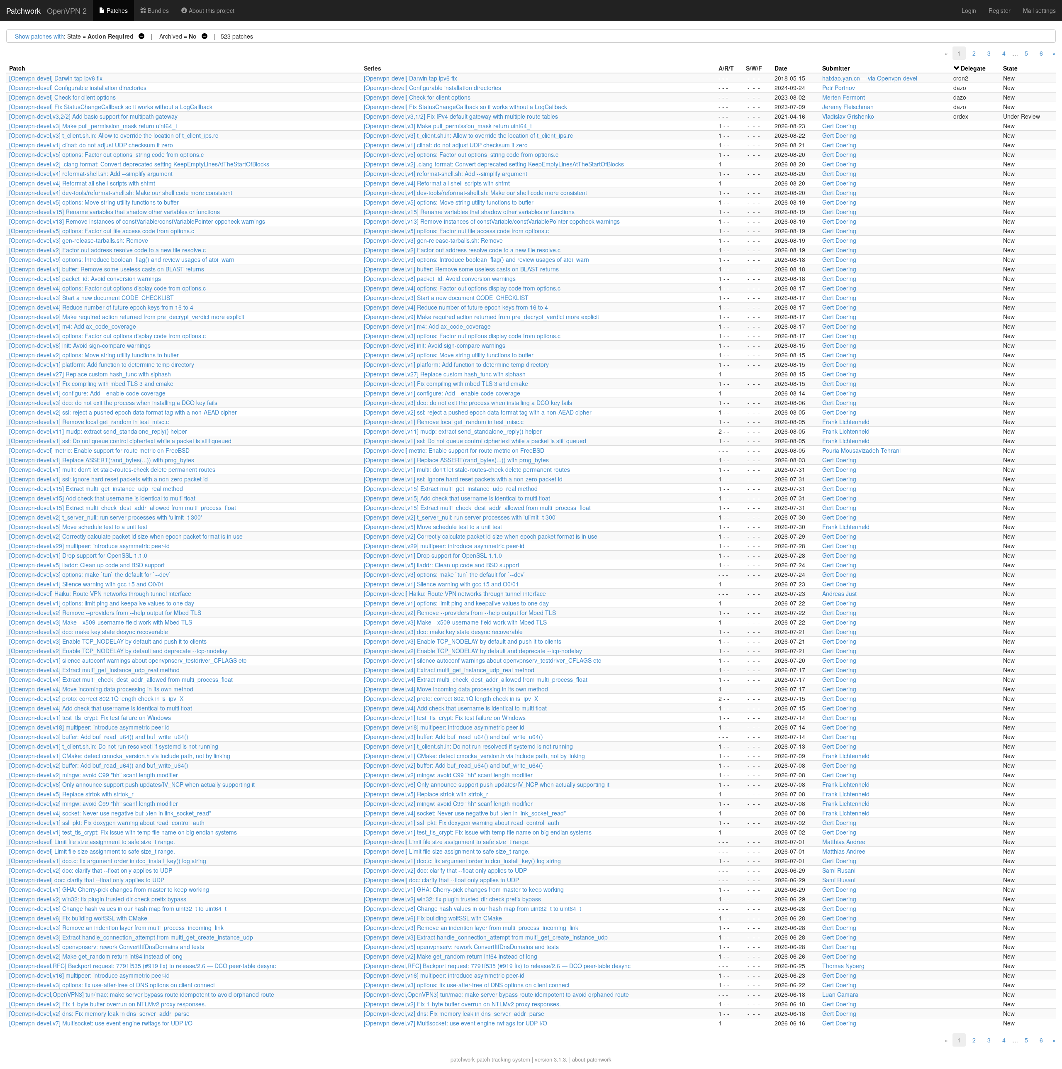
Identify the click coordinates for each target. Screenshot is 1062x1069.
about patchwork (591, 1059)
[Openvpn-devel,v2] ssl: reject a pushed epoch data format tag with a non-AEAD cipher (123, 412)
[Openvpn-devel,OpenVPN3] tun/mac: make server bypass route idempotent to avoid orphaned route (141, 994)
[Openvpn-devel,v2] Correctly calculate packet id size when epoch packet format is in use (126, 536)
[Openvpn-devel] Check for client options (62, 97)
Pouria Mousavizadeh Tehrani (861, 450)
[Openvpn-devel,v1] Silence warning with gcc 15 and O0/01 (86, 584)
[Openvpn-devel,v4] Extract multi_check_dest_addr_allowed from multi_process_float (121, 679)
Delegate (973, 68)
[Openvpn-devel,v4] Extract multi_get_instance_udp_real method (94, 670)
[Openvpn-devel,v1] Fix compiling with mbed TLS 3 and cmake (91, 383)
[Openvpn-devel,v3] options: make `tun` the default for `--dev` (90, 574)
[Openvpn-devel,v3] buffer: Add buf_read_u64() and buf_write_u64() (98, 736)
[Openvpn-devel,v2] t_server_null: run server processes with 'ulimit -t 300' (105, 517)
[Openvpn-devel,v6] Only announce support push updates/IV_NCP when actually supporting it (132, 784)
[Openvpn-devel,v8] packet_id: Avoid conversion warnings (85, 278)
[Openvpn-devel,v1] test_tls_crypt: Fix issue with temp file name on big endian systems (123, 832)
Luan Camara (840, 994)
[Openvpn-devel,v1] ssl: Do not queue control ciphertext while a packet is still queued (120, 441)
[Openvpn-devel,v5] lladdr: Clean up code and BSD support (87, 565)
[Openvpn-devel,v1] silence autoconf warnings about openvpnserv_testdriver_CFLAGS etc (127, 660)
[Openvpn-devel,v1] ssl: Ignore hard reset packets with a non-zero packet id (108, 479)
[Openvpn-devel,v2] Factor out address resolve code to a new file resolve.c (107, 250)
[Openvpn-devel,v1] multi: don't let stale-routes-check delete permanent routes (112, 469)
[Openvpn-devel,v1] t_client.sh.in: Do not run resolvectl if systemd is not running (113, 746)
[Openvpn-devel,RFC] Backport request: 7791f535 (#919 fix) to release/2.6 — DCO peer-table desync (142, 966)
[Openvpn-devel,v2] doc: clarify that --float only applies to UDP (90, 870)
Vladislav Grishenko (848, 116)
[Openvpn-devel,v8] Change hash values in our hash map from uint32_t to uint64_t (118, 908)
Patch (17, 68)
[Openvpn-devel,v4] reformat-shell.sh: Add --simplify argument (91, 173)
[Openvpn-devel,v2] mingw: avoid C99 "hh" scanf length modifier (93, 775)
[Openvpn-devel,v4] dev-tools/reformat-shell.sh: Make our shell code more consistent (120, 192)
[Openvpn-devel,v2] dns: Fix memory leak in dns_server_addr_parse (99, 1013)
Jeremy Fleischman (848, 107)
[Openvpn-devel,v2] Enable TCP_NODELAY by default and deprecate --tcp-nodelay (118, 651)
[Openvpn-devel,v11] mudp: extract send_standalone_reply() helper (98, 431)
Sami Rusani (838, 870)
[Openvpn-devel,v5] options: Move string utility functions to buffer (94, 202)
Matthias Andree (843, 841)
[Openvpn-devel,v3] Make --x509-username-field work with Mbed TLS (100, 622)
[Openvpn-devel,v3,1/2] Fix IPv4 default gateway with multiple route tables (461, 116)
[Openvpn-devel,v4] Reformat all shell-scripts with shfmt (82, 183)
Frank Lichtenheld (846, 421)
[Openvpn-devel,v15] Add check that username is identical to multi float (102, 498)
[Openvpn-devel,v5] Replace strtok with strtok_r (71, 794)
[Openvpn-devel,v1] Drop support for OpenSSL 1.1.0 (78, 555)
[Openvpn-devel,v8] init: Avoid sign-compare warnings (80, 345)
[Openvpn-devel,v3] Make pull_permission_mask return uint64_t (93, 126)
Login (969, 10)
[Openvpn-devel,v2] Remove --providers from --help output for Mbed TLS (105, 612)
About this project (210, 10)
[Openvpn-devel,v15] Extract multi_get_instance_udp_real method (96, 488)
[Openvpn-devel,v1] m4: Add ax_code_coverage (72, 326)
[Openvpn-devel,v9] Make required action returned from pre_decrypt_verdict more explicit (126, 316)
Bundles (157, 10)
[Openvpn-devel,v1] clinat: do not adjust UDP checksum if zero (91, 145)
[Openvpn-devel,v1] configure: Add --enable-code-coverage (87, 393)
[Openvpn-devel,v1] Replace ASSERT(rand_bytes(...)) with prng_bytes (101, 460)
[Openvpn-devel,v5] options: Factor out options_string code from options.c (106, 154)
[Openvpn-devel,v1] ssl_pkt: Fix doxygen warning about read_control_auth (107, 822)
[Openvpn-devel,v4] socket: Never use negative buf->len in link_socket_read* (110, 813)
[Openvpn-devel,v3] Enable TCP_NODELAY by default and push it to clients (108, 641)
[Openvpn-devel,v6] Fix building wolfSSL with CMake (78, 918)
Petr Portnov (838, 87)
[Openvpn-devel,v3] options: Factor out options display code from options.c (107, 336)
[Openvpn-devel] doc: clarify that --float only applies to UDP (86, 880)
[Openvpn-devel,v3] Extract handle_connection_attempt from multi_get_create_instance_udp (131, 937)
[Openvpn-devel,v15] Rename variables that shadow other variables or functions (114, 211)
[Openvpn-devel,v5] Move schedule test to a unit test (78, 526)
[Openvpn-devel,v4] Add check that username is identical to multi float (100, 708)
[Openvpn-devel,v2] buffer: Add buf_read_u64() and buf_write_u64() (98, 765)
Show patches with (39, 36)
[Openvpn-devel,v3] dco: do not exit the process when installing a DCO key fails (113, 402)
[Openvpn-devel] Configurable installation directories (77, 87)
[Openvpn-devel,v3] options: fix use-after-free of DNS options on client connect (112, 985)
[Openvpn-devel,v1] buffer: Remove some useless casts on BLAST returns (106, 269)
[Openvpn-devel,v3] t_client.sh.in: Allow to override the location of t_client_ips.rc (113, 135)
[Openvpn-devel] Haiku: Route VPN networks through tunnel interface (100, 593)
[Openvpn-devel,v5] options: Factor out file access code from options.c (101, 231)
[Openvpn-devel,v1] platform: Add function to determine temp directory (101, 364)
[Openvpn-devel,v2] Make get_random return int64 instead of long (96, 956)
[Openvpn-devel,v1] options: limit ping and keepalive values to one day (101, 603)
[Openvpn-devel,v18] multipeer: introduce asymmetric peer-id (89, 727)
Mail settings (1039, 10)
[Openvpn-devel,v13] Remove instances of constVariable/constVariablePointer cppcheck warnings (137, 221)
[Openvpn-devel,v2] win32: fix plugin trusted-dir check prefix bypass (97, 899)
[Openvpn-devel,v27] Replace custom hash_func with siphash (90, 374)
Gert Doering (839, 126)
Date (781, 68)
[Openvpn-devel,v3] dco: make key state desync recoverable (88, 631)
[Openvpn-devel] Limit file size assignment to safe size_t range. (92, 841)
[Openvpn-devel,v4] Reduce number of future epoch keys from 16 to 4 (101, 307)
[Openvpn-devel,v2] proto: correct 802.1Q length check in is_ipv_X (96, 698)
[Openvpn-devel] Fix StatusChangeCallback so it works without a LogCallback (110, 107)
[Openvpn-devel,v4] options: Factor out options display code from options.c (107, 288)
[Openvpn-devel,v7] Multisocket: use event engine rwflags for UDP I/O (100, 1023)
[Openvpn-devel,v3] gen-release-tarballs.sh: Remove (78, 240)
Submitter (836, 68)
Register (1000, 10)
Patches (116, 10)
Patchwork (23, 10)
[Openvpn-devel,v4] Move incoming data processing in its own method (101, 689)
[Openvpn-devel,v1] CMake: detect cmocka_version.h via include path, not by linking (119, 756)
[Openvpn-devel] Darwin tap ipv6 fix (55, 78)
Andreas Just (839, 593)
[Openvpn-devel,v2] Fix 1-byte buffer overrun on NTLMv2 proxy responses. (107, 1004)
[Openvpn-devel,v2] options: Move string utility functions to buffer (94, 355)
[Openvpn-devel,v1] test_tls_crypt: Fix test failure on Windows (90, 717)
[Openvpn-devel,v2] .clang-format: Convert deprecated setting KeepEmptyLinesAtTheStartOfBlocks (139, 164)
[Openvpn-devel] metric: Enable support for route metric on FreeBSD (99, 450)
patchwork (463, 1059)
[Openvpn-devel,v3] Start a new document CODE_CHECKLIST (91, 297)
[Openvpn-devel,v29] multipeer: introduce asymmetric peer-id (89, 546)
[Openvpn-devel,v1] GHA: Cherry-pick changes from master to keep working (109, 889)
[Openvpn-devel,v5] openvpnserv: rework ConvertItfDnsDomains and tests (106, 946)
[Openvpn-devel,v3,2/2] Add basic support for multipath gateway (93, 116)
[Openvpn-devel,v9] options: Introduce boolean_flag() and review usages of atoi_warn (121, 259)
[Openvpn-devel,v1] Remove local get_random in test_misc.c (89, 421)
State (1010, 68)
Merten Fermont (843, 97)
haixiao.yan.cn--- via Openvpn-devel (869, 78)
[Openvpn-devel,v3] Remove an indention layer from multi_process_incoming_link (116, 927)
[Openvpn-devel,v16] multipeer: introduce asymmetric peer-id (89, 975)
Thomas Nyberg (843, 966)
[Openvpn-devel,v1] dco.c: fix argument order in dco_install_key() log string (107, 861)
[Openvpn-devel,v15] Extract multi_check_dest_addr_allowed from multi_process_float (122, 507)
